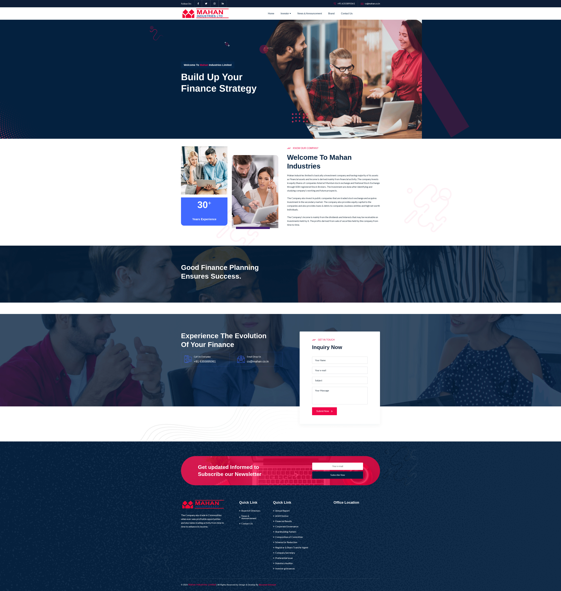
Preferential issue (284, 558)
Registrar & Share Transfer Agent (291, 547)
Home (271, 13)
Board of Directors (250, 511)
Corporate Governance (286, 526)
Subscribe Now (337, 475)
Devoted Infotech (267, 585)
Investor (285, 13)
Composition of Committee (289, 537)
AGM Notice (281, 516)
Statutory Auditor (284, 563)
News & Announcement (309, 13)
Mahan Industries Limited (202, 584)
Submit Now (323, 411)
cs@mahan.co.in (372, 3)
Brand (331, 13)
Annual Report (282, 511)
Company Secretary (285, 553)
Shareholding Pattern (285, 532)
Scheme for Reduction (286, 542)
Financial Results (283, 521)
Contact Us (347, 13)
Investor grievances (285, 568)
